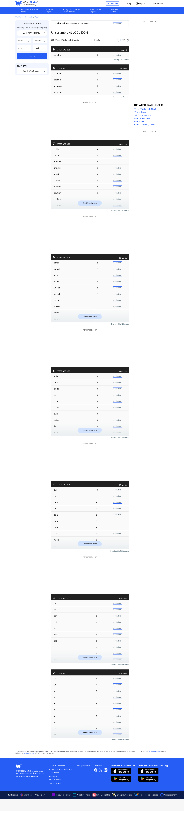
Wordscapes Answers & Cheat (36, 795)
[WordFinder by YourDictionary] (26, 3)
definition (117, 23)
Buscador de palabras (148, 795)
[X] (101, 770)
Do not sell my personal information (28, 776)
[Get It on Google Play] (121, 779)
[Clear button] (44, 33)
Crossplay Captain (124, 795)
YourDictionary (170, 795)
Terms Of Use (55, 783)
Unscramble (28, 17)
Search (32, 56)
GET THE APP (112, 3)
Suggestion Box (83, 766)
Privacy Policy (54, 780)
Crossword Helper (62, 795)
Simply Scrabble (103, 795)
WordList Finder (83, 795)
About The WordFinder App (60, 769)
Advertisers (54, 773)
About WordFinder (57, 766)
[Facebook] (96, 770)
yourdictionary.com (154, 751)
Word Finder (19, 17)
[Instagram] (106, 770)
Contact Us (53, 776)
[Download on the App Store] (121, 771)
